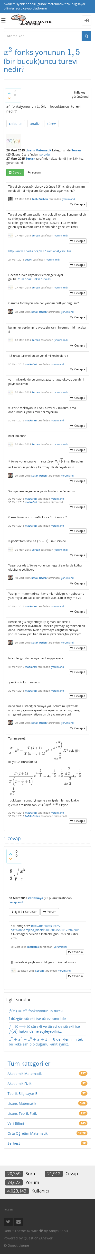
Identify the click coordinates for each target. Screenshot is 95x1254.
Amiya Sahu (58, 1230)
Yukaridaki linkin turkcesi (34, 279)
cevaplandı (16, 902)
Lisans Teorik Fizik (22, 1113)
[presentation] (8, 52)
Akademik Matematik (25, 1073)
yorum (36, 172)
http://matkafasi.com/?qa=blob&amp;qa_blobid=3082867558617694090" (45, 928)
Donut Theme (15, 1230)
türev (51, 123)
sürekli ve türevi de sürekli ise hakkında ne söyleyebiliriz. (44, 1029)
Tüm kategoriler (29, 1063)
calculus (15, 123)
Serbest (14, 1143)
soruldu (44, 154)
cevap (17, 172)
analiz (35, 123)
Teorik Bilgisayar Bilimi (26, 1093)
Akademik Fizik (19, 1083)
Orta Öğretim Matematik (28, 1133)
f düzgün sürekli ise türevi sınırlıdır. (38, 1018)
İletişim (8, 1209)
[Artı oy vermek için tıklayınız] (9, 93)
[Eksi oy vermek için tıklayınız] (9, 98)
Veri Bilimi (16, 1123)
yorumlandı (69, 199)
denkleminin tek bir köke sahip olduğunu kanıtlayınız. (46, 1041)
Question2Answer (38, 1238)
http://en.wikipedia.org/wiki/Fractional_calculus (39, 251)
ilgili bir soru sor (25, 912)
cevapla (79, 204)
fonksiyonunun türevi (36, 1011)
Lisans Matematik (38, 150)
